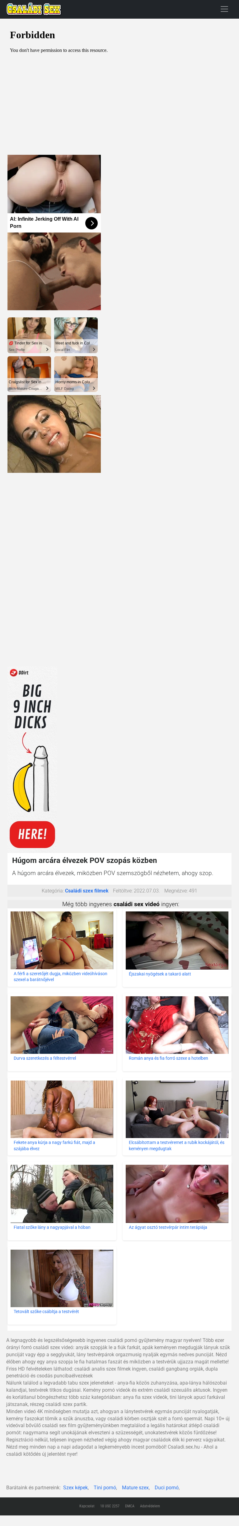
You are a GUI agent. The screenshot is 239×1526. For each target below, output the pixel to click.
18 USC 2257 (110, 1506)
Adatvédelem (150, 1506)
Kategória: (53, 891)
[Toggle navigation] (224, 8)
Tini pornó (105, 1488)
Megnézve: (176, 891)
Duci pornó (167, 1488)
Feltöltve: (123, 891)
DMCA (129, 1506)
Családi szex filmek (87, 891)
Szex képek (75, 1488)
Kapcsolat (87, 1506)
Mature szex (135, 1488)
